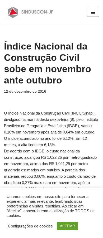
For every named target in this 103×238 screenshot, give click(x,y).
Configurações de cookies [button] (30, 226)
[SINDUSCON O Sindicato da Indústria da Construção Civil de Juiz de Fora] (30, 12)
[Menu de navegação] (93, 12)
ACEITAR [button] (67, 226)
